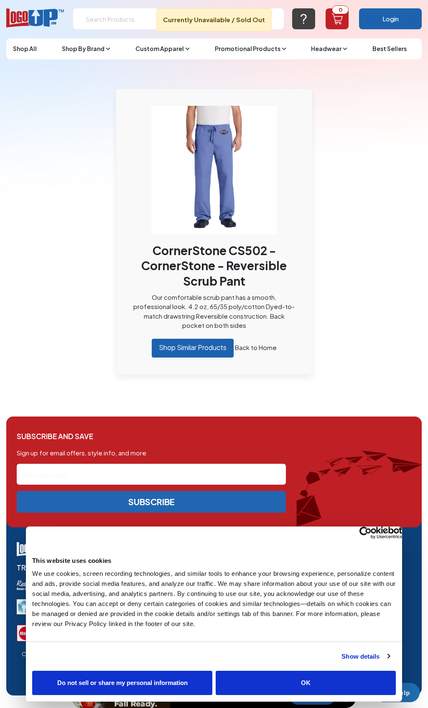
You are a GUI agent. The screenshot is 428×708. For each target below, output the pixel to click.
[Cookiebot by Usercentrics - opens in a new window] (365, 533)
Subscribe (151, 501)
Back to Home (256, 347)
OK (306, 682)
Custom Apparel (159, 48)
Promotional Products (247, 48)
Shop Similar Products (193, 347)
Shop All (25, 48)
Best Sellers (389, 48)
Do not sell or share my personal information (122, 682)
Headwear (326, 48)
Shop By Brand (83, 48)
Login (390, 19)
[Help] (303, 18)
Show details (360, 656)
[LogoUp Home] (35, 18)
